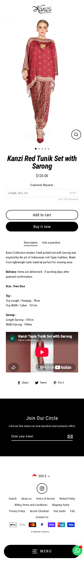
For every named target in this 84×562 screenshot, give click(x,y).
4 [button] (46, 149)
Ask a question (51, 242)
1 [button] (36, 149)
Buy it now (42, 226)
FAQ (72, 511)
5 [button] (49, 149)
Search (13, 498)
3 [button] (43, 149)
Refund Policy (67, 498)
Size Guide (60, 511)
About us (26, 498)
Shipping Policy (61, 504)
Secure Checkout (39, 511)
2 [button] (39, 149)
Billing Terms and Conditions (31, 504)
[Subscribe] (69, 436)
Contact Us (42, 517)
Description (31, 242)
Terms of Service (45, 498)
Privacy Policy (17, 511)
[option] (42, 81)
